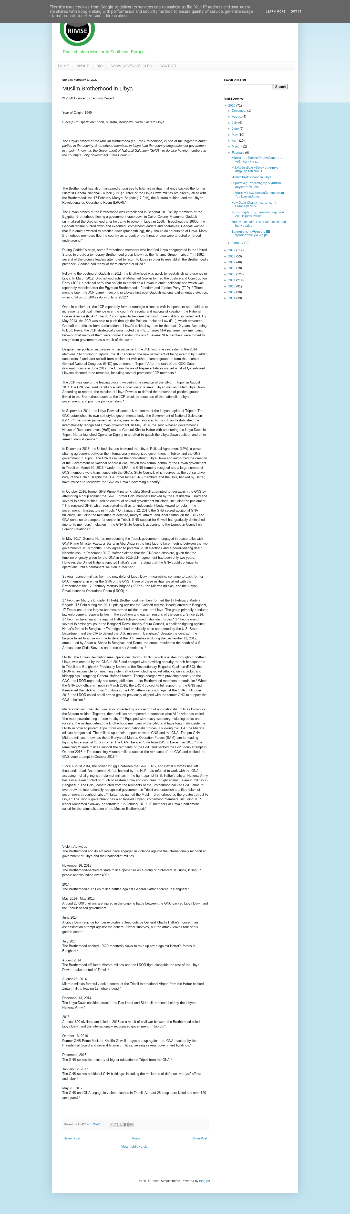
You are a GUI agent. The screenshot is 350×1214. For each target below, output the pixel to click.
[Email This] (111, 1124)
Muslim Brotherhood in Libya (251, 177)
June (236, 128)
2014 (232, 280)
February (238, 152)
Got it (296, 11)
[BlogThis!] (116, 1124)
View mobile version (135, 1146)
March (236, 146)
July (235, 122)
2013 (232, 286)
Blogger (204, 1181)
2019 (232, 250)
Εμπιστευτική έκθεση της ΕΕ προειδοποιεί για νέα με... (250, 233)
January (238, 243)
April (235, 140)
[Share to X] (121, 1124)
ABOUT (83, 66)
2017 (232, 262)
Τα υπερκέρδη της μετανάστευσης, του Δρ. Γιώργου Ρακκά (257, 214)
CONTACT (168, 66)
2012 (232, 292)
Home (136, 1138)
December (239, 110)
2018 (232, 256)
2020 (232, 105)
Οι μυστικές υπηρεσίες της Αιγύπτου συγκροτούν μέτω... (256, 185)
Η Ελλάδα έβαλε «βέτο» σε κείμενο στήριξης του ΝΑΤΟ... (255, 169)
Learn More (275, 11)
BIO (100, 66)
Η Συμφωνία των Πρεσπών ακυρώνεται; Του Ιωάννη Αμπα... (258, 194)
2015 (232, 274)
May (235, 135)
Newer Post (72, 1138)
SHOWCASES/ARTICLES (131, 66)
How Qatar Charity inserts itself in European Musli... (254, 204)
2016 (232, 268)
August (237, 116)
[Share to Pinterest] (130, 1124)
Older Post (199, 1138)
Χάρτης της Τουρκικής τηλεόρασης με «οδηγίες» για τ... (257, 159)
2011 (232, 298)
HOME (63, 66)
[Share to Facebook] (126, 1124)
